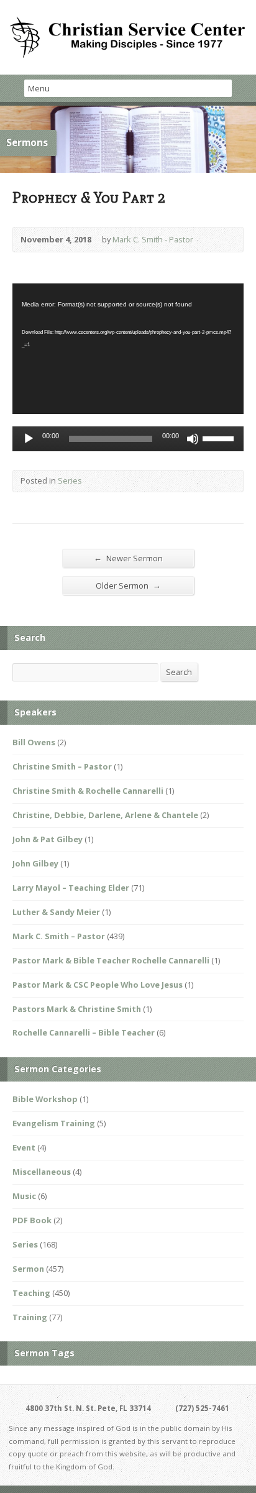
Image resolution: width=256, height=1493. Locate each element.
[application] (128, 348)
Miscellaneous (41, 1171)
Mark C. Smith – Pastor (58, 936)
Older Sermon (128, 585)
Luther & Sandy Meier (56, 911)
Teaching (31, 1292)
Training (29, 1317)
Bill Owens (33, 742)
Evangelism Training (53, 1123)
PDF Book (32, 1220)
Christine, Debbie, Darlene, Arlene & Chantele (105, 814)
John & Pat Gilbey (47, 839)
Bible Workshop (45, 1099)
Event (23, 1147)
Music (24, 1195)
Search (179, 672)
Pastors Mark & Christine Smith (76, 1008)
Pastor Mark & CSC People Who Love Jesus (97, 984)
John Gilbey (35, 863)
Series (70, 480)
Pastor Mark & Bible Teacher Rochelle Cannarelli (110, 960)
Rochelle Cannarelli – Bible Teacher (83, 1032)
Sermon (28, 1268)
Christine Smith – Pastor (62, 766)
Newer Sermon (128, 558)
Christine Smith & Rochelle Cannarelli (87, 790)
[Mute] (192, 439)
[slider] (220, 437)
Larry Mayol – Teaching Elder (70, 887)
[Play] (28, 439)
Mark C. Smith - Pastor (152, 239)
